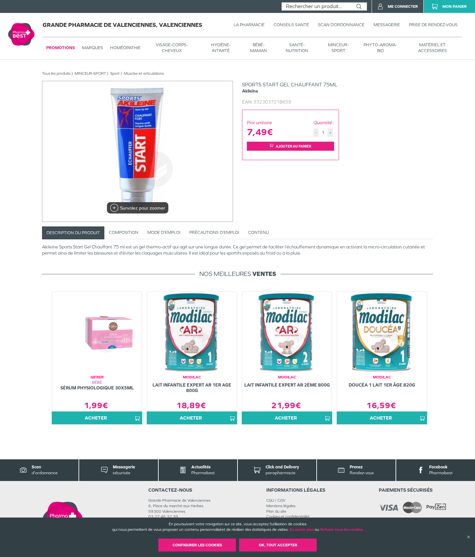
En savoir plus (302, 529)
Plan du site (276, 511)
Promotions (60, 47)
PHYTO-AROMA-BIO (380, 47)
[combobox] (316, 6)
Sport (115, 73)
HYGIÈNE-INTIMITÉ (221, 47)
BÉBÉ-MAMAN (258, 47)
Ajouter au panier (293, 146)
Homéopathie (125, 47)
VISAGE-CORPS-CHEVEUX (172, 47)
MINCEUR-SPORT (338, 47)
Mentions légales (280, 506)
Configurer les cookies (197, 545)
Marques (92, 47)
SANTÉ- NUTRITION (297, 47)
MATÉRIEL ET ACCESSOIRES (432, 47)
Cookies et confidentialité (288, 516)
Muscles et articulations (144, 73)
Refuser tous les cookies (341, 529)
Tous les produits (56, 73)
